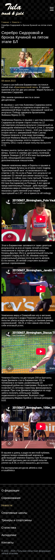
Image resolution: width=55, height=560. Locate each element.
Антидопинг (8, 535)
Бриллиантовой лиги (26, 87)
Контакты (7, 542)
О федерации (10, 490)
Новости (6, 505)
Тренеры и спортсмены (16, 520)
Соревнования (10, 497)
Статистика (8, 527)
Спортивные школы (14, 512)
